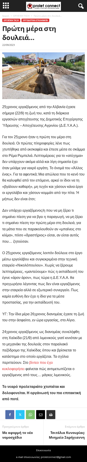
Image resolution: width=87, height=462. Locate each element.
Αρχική (5, 15)
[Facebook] (9, 414)
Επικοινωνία (43, 450)
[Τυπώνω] (50, 414)
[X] (20, 414)
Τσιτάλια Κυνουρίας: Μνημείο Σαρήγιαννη (67, 435)
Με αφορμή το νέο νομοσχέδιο (17, 435)
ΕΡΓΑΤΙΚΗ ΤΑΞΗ (21, 15)
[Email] (40, 414)
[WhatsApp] (30, 414)
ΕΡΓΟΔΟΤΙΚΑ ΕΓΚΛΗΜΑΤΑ (35, 20)
